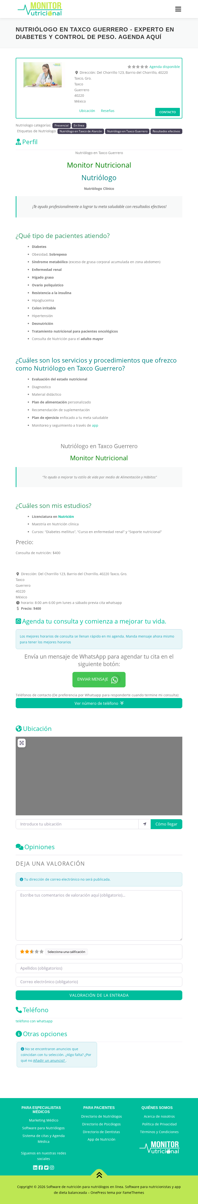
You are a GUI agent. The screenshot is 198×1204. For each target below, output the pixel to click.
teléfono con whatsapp (34, 1021)
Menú (178, 9)
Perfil (30, 142)
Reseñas (107, 110)
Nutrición (66, 516)
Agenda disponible (164, 66)
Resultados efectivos (166, 131)
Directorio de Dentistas (101, 1132)
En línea (79, 125)
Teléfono (36, 1010)
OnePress (98, 1192)
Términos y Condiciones (159, 1132)
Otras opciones (45, 1034)
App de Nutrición (101, 1139)
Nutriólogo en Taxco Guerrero (127, 131)
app (95, 425)
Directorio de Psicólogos (101, 1124)
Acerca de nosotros (159, 1116)
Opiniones (39, 847)
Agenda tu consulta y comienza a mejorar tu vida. (94, 621)
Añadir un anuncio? (49, 1060)
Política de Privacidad (159, 1124)
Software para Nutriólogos (43, 1128)
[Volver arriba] (99, 1175)
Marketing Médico (43, 1120)
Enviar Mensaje (92, 679)
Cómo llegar (166, 824)
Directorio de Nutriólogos (101, 1116)
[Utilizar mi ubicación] (144, 824)
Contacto (167, 112)
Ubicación (87, 110)
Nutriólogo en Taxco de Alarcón (81, 131)
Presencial (62, 125)
